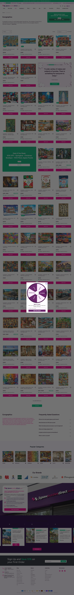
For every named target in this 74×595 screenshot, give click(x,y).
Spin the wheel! (37, 310)
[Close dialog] (46, 283)
